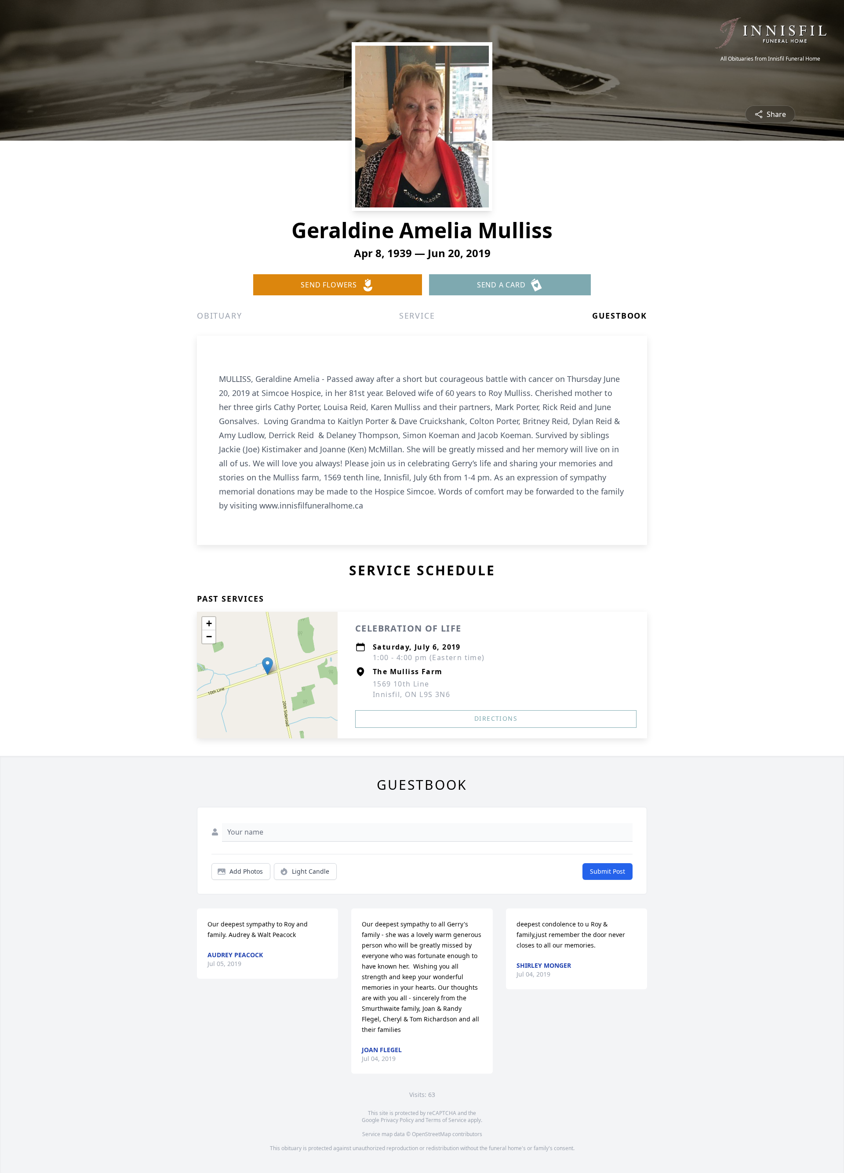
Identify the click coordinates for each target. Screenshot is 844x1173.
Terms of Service (446, 1120)
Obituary (219, 315)
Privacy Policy (397, 1120)
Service (417, 315)
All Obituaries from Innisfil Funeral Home (770, 58)
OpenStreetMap (431, 1134)
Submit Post (607, 871)
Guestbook (619, 315)
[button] (267, 666)
